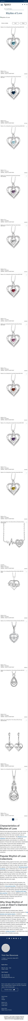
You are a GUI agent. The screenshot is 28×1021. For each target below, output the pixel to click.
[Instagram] (11, 938)
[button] (2, 5)
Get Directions (4, 959)
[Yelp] (18, 938)
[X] (9, 938)
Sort (15, 23)
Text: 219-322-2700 (6, 976)
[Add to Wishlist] (26, 27)
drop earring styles (10, 886)
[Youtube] (14, 938)
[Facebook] (7, 938)
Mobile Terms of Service (7, 1009)
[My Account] (27, 4)
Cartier (3, 997)
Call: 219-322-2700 (5, 974)
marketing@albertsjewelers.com (8, 977)
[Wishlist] (22, 4)
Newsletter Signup (8, 989)
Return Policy (4, 1008)
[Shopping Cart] (25, 4)
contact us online (10, 931)
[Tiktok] (21, 938)
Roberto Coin (4, 1002)
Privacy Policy (4, 1003)
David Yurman (4, 996)
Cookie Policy (4, 1005)
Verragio (3, 999)
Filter (23, 23)
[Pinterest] (16, 938)
